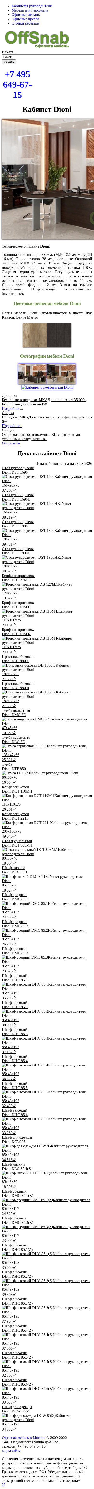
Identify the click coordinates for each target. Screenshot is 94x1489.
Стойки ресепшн (25, 23)
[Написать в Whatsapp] (47, 1485)
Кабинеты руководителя (32, 6)
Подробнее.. (12, 408)
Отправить (11, 443)
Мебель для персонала (30, 10)
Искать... (9, 52)
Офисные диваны (26, 15)
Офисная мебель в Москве (23, 1438)
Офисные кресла (25, 19)
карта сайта (11, 1451)
